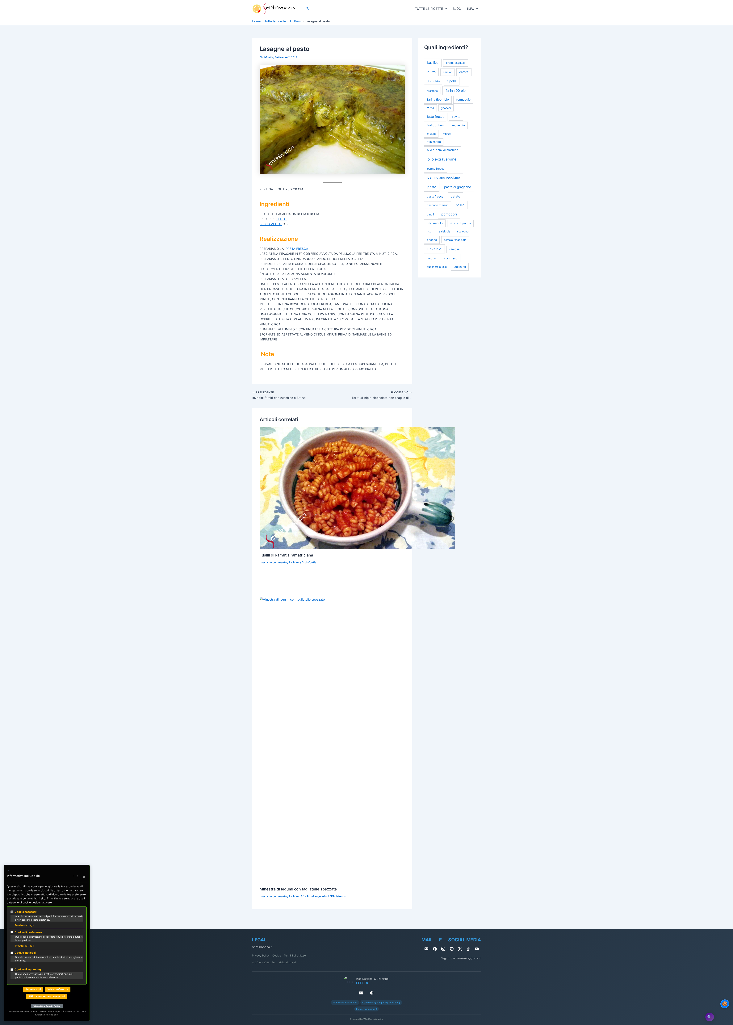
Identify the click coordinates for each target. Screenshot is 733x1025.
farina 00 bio (456, 91)
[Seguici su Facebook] (435, 949)
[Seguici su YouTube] (477, 949)
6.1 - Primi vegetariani (315, 896)
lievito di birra (435, 125)
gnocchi (446, 108)
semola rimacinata (455, 239)
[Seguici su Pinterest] (451, 949)
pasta (431, 187)
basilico (432, 63)
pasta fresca (435, 196)
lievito (456, 117)
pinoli (430, 214)
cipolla (451, 81)
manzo (447, 133)
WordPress (369, 1019)
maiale (431, 133)
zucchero (450, 258)
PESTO (281, 219)
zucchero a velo (437, 266)
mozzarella (434, 142)
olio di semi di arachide (442, 150)
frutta (430, 108)
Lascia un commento (273, 562)
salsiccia (444, 231)
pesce (460, 205)
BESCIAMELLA (271, 224)
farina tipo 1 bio (438, 100)
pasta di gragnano (457, 187)
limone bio (458, 125)
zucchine (460, 267)
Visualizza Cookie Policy (46, 1006)
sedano (432, 240)
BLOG (457, 8)
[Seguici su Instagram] (443, 949)
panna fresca (435, 168)
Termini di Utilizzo (295, 955)
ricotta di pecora (460, 223)
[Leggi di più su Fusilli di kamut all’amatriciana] (357, 488)
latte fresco (435, 117)
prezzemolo (435, 223)
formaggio (463, 100)
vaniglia (454, 249)
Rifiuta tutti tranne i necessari (47, 996)
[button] (307, 8)
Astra (380, 1019)
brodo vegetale (455, 63)
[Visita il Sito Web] (372, 993)
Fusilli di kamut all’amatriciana (286, 555)
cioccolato (433, 81)
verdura (432, 258)
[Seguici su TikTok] (468, 949)
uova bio (434, 249)
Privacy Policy (261, 955)
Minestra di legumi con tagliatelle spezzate (298, 889)
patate (455, 196)
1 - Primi (294, 562)
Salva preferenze (57, 989)
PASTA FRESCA (296, 249)
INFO (470, 8)
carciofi (447, 72)
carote (463, 72)
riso (429, 231)
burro (431, 72)
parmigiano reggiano (443, 178)
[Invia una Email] (426, 949)
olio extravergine (442, 159)
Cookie (276, 955)
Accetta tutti (33, 989)
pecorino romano (438, 205)
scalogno (462, 231)
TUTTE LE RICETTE (429, 8)
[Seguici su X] (460, 949)
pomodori (449, 214)
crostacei (432, 90)
